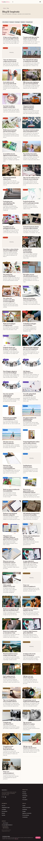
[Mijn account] (13, 2)
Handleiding (24, 809)
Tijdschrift (24, 797)
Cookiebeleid (24, 817)
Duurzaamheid (4, 811)
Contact (23, 805)
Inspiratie (3, 815)
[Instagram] (3, 796)
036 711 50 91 (5, 823)
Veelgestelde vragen (6, 807)
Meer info (16, 838)
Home (4, 8)
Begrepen (38, 837)
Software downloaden (26, 807)
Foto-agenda (24, 799)
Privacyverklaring (25, 815)
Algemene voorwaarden (26, 813)
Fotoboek (12, 22)
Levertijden (4, 809)
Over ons (3, 805)
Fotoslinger (17, 22)
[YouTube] (5, 796)
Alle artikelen (5, 22)
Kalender (23, 22)
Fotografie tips (29, 22)
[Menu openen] (40, 2)
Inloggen (24, 811)
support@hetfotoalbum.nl (7, 824)
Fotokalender (24, 795)
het (6, 2)
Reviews (3, 813)
